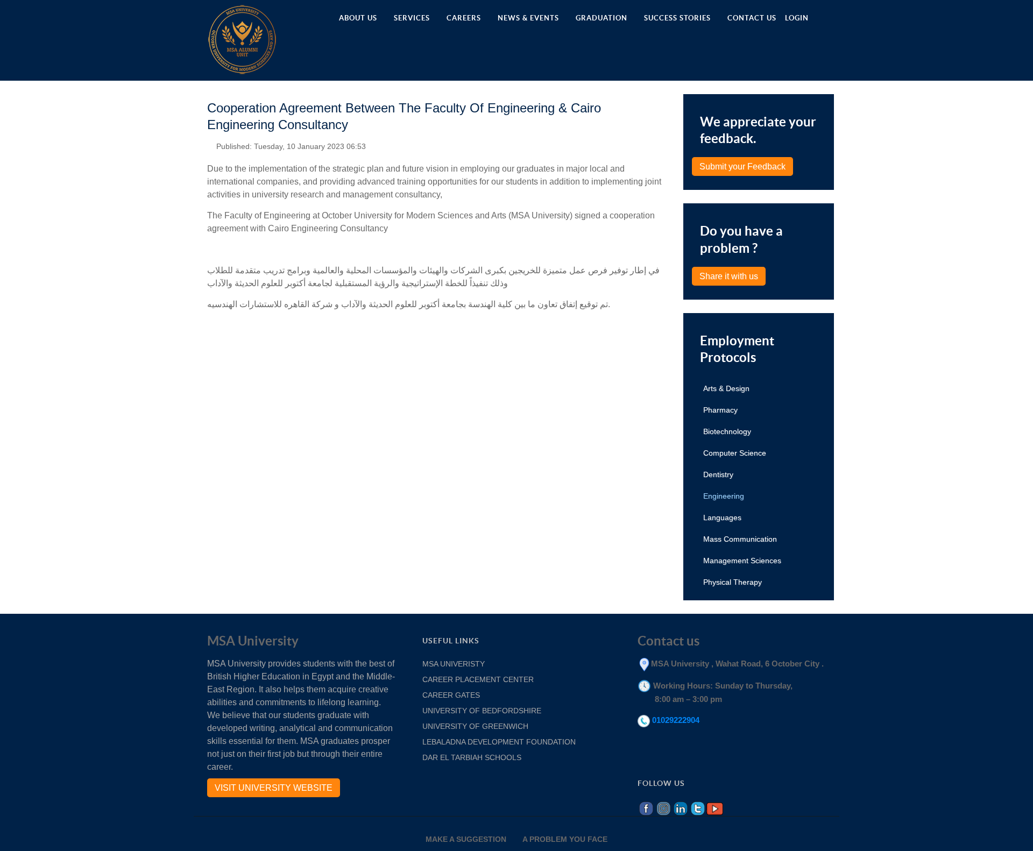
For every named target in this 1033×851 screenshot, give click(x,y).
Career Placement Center (478, 679)
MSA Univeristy (453, 663)
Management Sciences (742, 560)
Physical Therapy (732, 582)
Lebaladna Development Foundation (500, 741)
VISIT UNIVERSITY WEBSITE (273, 787)
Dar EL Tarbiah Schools (471, 757)
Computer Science (734, 453)
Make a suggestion (466, 839)
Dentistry (718, 474)
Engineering (723, 496)
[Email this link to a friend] (661, 144)
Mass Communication (740, 539)
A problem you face (564, 839)
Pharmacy (720, 410)
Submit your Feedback (742, 166)
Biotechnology (727, 431)
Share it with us (728, 276)
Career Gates (451, 695)
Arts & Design (726, 388)
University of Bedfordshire (481, 710)
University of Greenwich (476, 726)
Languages (722, 517)
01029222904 (675, 720)
